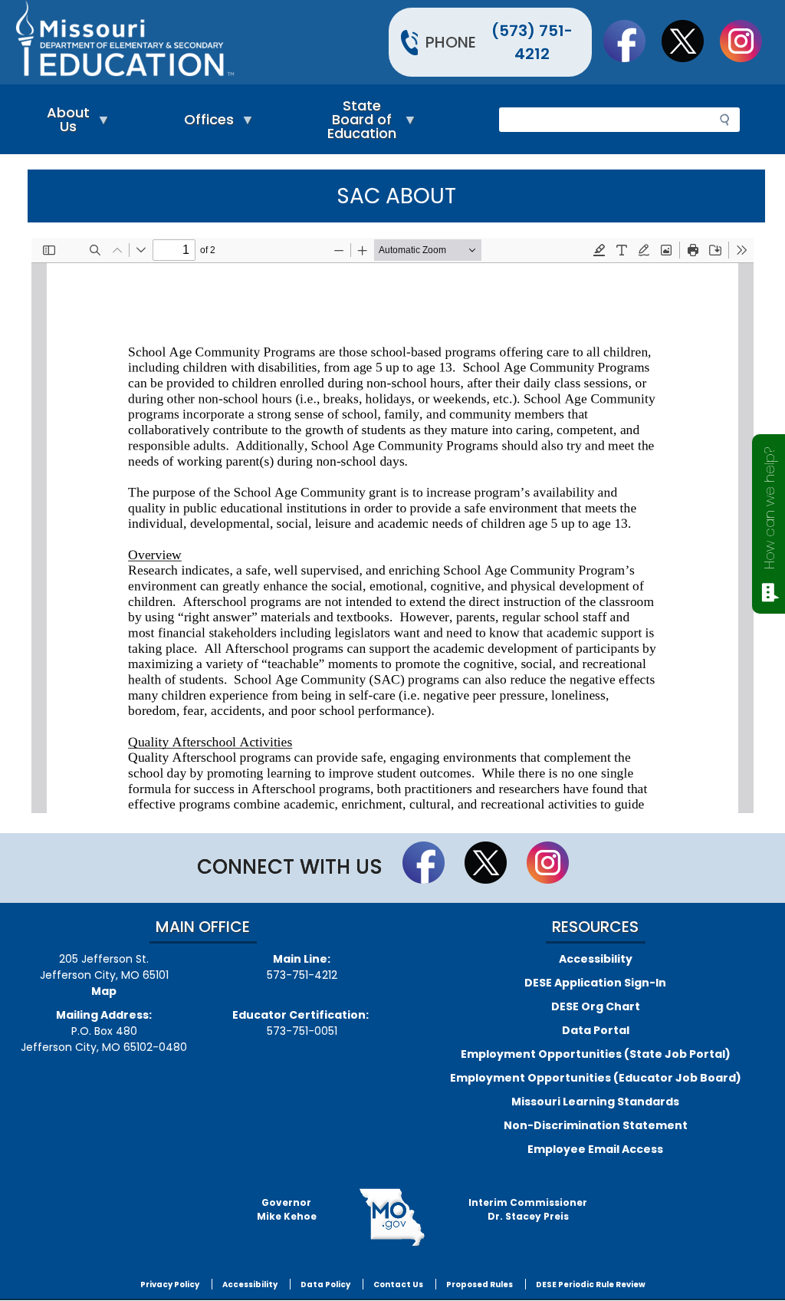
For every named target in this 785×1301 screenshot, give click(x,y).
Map (104, 991)
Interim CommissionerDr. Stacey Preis (527, 1209)
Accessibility (595, 959)
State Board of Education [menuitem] (358, 123)
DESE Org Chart (595, 1006)
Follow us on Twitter (690, 40)
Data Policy (325, 1284)
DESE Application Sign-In (595, 982)
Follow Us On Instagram (748, 40)
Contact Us (398, 1284)
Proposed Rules (479, 1284)
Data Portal (595, 1030)
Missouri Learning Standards (595, 1101)
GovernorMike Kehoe (287, 1209)
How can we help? (769, 508)
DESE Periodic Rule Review (590, 1284)
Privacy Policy (169, 1284)
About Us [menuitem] (64, 123)
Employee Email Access (595, 1149)
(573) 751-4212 (532, 42)
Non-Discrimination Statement (596, 1125)
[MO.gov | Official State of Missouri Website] (393, 1217)
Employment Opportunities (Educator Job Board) (595, 1077)
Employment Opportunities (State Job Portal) (596, 1054)
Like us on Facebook (632, 40)
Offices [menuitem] (205, 123)
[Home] (202, 42)
